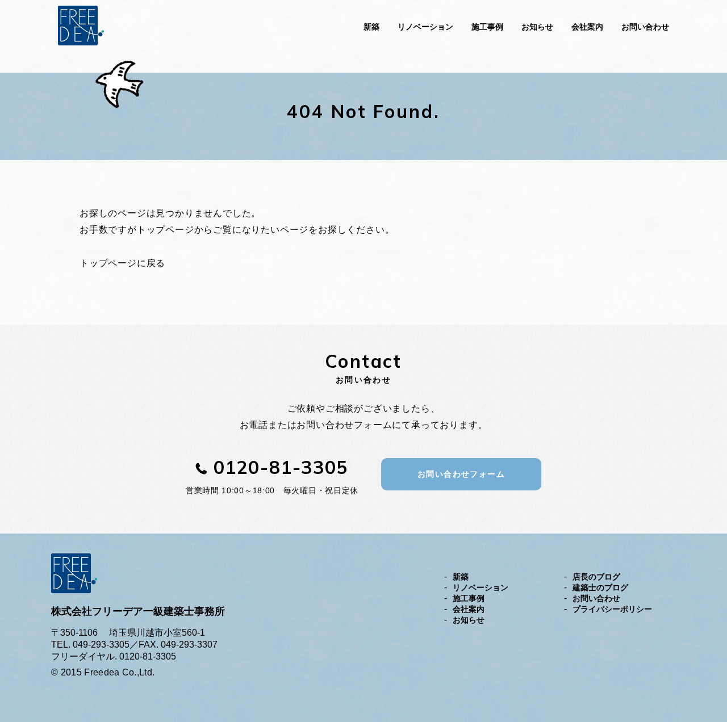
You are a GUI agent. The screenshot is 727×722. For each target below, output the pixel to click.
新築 (371, 26)
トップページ (165, 229)
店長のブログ (596, 576)
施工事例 (487, 26)
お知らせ (537, 26)
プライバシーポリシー (612, 609)
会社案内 (587, 26)
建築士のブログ (600, 587)
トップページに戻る (122, 263)
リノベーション (425, 26)
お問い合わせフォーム (461, 473)
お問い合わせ (645, 26)
